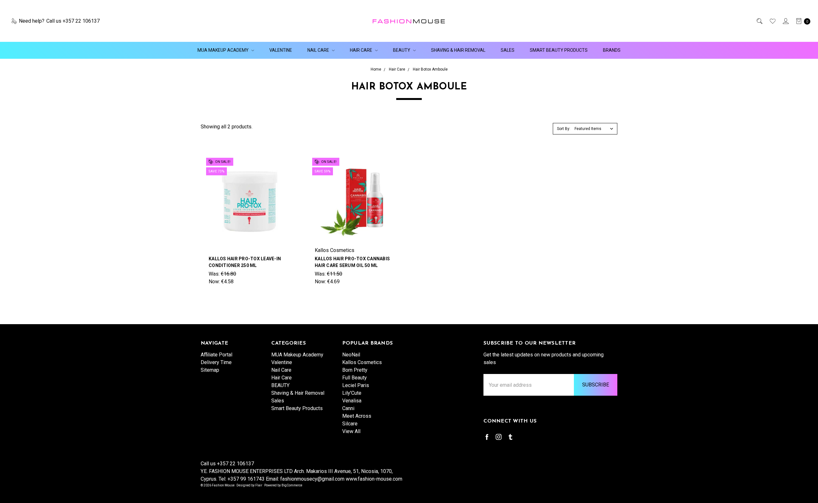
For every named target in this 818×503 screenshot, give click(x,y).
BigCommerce (292, 485)
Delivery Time (216, 362)
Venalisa (351, 401)
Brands (612, 50)
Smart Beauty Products (559, 50)
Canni (348, 408)
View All (351, 431)
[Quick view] (287, 164)
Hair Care (361, 50)
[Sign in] (785, 21)
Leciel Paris (355, 385)
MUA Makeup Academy (223, 50)
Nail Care (318, 50)
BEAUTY (402, 50)
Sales (507, 50)
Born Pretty (354, 370)
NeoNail (351, 355)
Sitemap (210, 370)
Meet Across (356, 416)
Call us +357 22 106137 (227, 464)
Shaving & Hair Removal (458, 50)
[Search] (759, 21)
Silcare (350, 424)
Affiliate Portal (216, 355)
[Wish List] (772, 21)
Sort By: (563, 128)
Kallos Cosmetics (362, 362)
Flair (258, 485)
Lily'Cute (351, 393)
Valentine (280, 50)
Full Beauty (354, 378)
